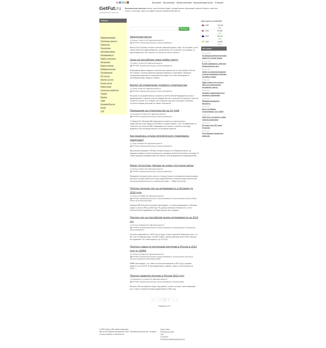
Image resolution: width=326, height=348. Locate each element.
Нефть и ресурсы (108, 58)
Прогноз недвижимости (164, 42)
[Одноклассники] (125, 2)
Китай (103, 108)
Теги (162, 334)
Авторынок (105, 62)
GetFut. (110, 8)
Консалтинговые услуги (203, 2)
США (103, 101)
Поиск (185, 29)
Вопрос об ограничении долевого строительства (158, 85)
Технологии (106, 48)
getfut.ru (108, 329)
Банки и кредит (107, 65)
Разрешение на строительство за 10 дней (154, 110)
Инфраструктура (108, 69)
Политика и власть (109, 41)
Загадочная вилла (141, 36)
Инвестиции (106, 87)
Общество (105, 44)
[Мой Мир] (128, 2)
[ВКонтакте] (120, 2)
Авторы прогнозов (184, 2)
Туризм (104, 94)
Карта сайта (165, 329)
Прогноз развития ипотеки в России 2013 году (157, 275)
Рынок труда (106, 83)
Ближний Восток (108, 104)
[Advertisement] (108, 29)
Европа (104, 97)
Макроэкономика (108, 37)
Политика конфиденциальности (172, 339)
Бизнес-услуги (107, 79)
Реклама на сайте (167, 332)
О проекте (219, 2)
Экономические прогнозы (148, 42)
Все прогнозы (169, 2)
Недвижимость (107, 55)
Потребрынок (106, 72)
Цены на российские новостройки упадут (154, 59)
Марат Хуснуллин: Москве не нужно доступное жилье (162, 165)
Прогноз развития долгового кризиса (184, 198)
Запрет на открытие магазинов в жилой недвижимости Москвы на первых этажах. (214, 74)
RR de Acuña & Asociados (143, 200)
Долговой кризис (108, 51)
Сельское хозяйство (110, 90)
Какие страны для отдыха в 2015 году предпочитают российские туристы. (212, 84)
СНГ (102, 111)
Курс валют (156, 2)
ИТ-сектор (105, 76)
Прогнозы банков (178, 227)
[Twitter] (122, 2)
